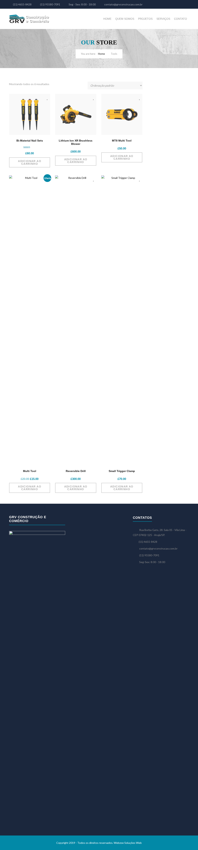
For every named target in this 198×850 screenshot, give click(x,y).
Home (107, 18)
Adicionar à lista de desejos (47, 98)
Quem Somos (124, 18)
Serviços (163, 18)
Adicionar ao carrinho (29, 162)
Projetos (145, 18)
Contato (180, 18)
